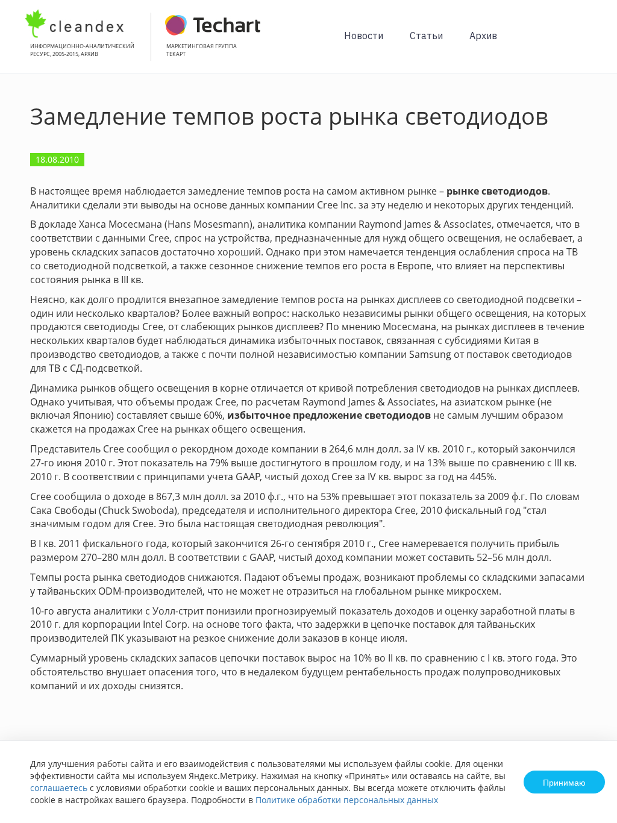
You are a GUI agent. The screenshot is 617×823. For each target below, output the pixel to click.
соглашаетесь (58, 787)
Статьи (426, 36)
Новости (363, 36)
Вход (589, 43)
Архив (483, 36)
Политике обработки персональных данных (346, 800)
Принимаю (564, 782)
